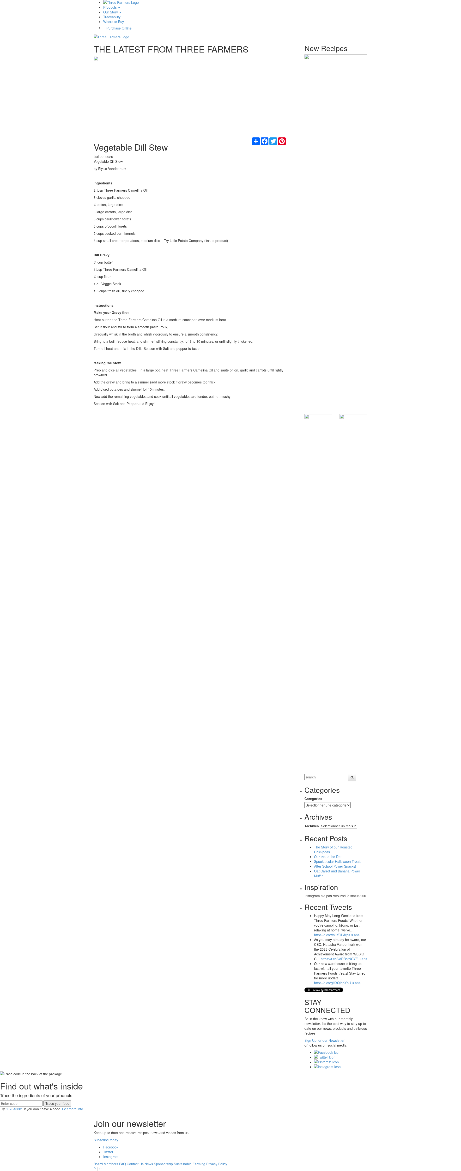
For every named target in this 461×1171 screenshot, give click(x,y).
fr (95, 1168)
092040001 (14, 1108)
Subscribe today (106, 1139)
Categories (313, 798)
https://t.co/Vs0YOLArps (332, 934)
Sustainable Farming (189, 1163)
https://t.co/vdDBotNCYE (339, 958)
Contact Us (135, 1163)
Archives (311, 826)
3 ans (355, 934)
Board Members (106, 1163)
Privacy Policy (216, 1163)
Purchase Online (119, 28)
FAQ (122, 1163)
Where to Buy (113, 21)
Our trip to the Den (328, 856)
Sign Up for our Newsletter (324, 1040)
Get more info (72, 1108)
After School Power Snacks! (335, 866)
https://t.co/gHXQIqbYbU (332, 982)
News (149, 1163)
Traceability (112, 16)
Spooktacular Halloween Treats (337, 861)
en (101, 1168)
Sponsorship (163, 1163)
